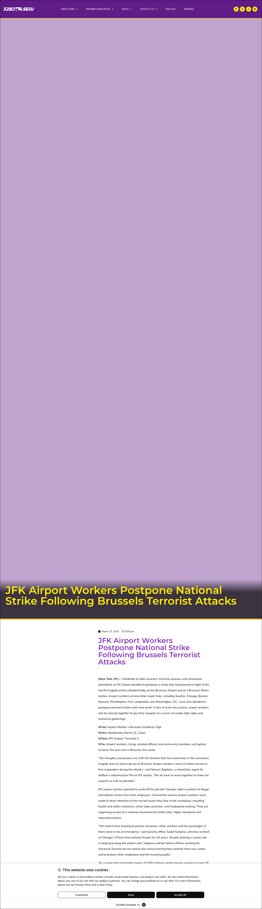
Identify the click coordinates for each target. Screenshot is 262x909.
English (171, 9)
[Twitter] (242, 9)
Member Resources (98, 9)
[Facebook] (236, 9)
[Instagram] (248, 9)
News (125, 9)
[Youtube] (254, 9)
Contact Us (147, 9)
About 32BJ (68, 9)
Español (189, 9)
